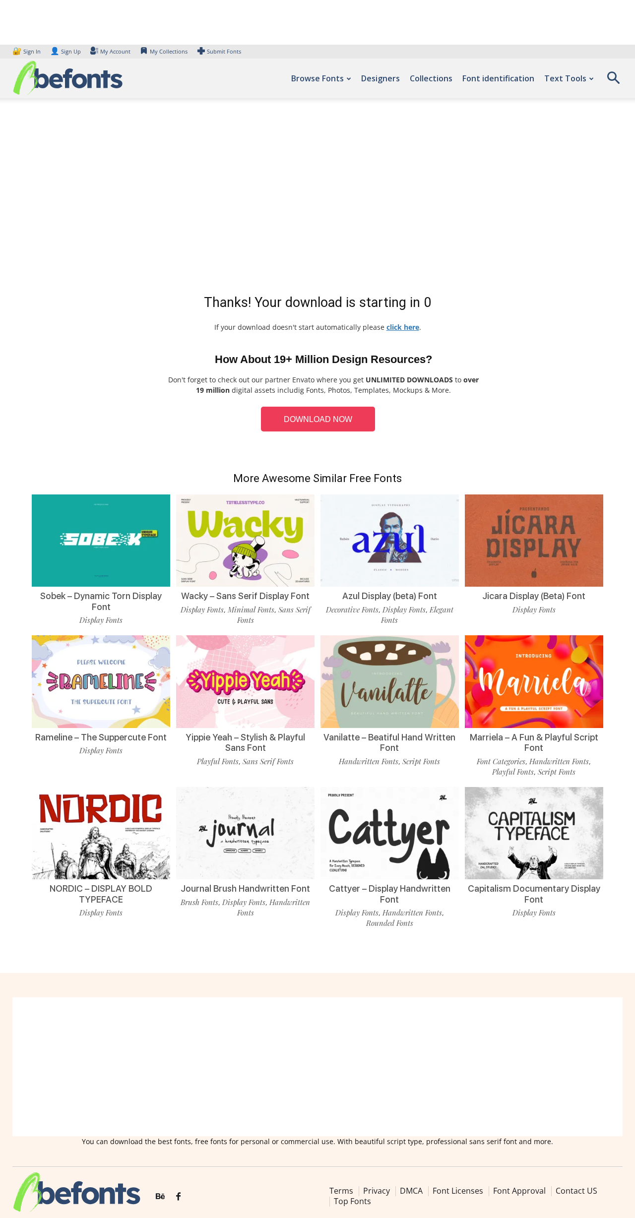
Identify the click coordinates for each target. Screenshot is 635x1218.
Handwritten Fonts (368, 761)
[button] (613, 81)
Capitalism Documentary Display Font (534, 894)
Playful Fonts (218, 761)
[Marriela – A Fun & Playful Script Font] (534, 681)
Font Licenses (458, 1190)
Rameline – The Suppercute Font (101, 737)
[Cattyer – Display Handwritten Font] (389, 833)
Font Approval (519, 1190)
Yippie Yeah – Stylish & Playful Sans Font (245, 742)
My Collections (169, 51)
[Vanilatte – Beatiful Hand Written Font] (389, 681)
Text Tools (565, 78)
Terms (341, 1190)
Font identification (498, 78)
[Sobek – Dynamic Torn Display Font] (101, 540)
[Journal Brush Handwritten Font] (245, 833)
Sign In (27, 51)
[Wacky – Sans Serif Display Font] (245, 540)
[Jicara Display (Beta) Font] (534, 540)
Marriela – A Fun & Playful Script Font (534, 742)
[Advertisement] (317, 198)
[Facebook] (178, 1197)
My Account (115, 51)
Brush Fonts (199, 902)
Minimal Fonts (251, 609)
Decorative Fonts (352, 609)
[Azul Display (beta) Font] (389, 540)
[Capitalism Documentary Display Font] (534, 833)
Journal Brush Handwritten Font (245, 888)
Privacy (376, 1190)
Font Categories (501, 761)
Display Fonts (101, 620)
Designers (380, 78)
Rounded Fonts (389, 923)
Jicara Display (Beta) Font (533, 596)
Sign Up (65, 51)
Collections (431, 78)
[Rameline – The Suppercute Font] (101, 681)
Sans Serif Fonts (268, 761)
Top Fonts (352, 1201)
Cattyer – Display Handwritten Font (389, 894)
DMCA (411, 1190)
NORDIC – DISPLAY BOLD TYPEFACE (101, 894)
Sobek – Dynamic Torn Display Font (101, 601)
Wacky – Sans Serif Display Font (245, 596)
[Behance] (160, 1197)
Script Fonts (421, 761)
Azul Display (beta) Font (389, 596)
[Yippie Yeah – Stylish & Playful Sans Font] (245, 681)
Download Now (318, 419)
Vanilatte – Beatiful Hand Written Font (389, 742)
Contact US (576, 1190)
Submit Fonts (224, 51)
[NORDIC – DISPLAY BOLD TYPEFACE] (101, 833)
